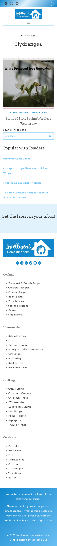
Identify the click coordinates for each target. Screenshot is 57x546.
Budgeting (14, 358)
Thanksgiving (16, 459)
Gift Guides (15, 353)
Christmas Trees (18, 397)
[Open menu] (28, 23)
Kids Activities (17, 335)
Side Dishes (15, 314)
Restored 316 (39, 539)
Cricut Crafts (16, 388)
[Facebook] (5, 3)
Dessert (13, 310)
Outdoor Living (17, 345)
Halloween (14, 450)
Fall (10, 455)
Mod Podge (15, 411)
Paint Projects (17, 415)
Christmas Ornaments (21, 393)
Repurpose (14, 420)
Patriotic (13, 446)
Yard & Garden (39, 113)
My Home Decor (18, 367)
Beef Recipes (16, 296)
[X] (11, 3)
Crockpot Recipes (18, 287)
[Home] (22, 35)
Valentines (14, 473)
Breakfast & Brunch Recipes (25, 283)
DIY (10, 340)
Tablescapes (15, 468)
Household (24, 113)
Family (13, 113)
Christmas (14, 464)
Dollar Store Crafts (19, 406)
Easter (12, 477)
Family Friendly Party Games (26, 349)
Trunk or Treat (17, 424)
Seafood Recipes (18, 305)
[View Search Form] (52, 4)
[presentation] (28, 83)
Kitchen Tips (15, 363)
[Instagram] (17, 3)
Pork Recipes (16, 301)
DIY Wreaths (16, 402)
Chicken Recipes (17, 292)
